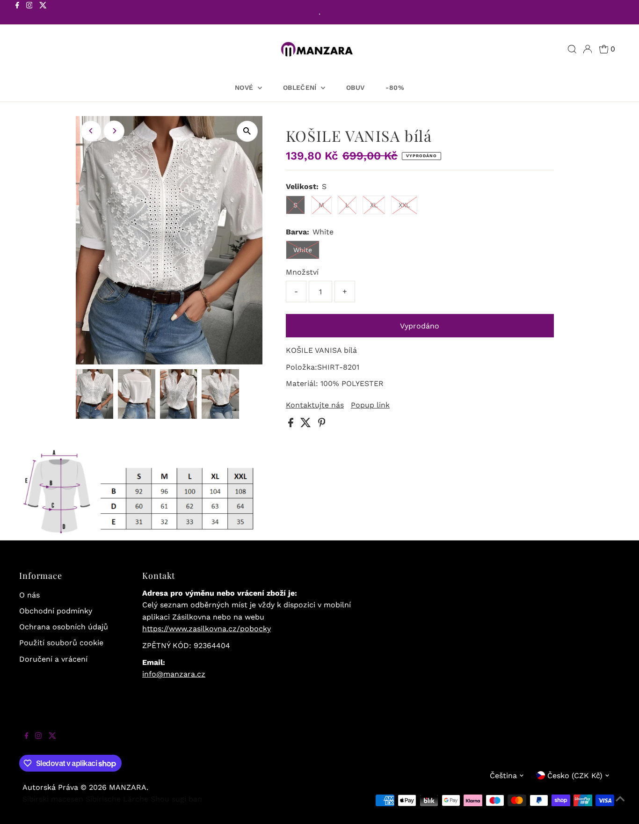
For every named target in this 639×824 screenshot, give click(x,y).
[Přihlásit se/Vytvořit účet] (587, 49)
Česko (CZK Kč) (575, 775)
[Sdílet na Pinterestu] (322, 424)
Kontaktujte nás (315, 405)
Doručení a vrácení (53, 659)
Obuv (355, 87)
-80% (394, 87)
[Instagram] (29, 13)
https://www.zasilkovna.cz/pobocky (206, 628)
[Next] (113, 130)
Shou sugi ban (176, 799)
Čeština (503, 775)
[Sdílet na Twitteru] (306, 424)
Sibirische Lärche (117, 799)
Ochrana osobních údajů (63, 626)
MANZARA (127, 787)
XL (374, 205)
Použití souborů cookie (61, 642)
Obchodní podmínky (55, 610)
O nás (29, 595)
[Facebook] (17, 13)
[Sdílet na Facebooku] (292, 424)
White (302, 250)
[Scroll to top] (620, 805)
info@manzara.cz (173, 674)
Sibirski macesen (52, 799)
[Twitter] (43, 13)
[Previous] (91, 130)
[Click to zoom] (247, 131)
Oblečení (301, 87)
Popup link (370, 405)
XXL (404, 205)
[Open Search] (572, 49)
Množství (302, 272)
